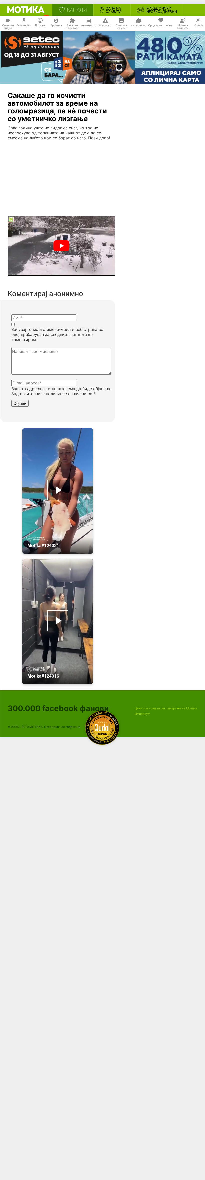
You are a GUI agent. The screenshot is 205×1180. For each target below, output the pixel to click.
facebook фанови (58, 708)
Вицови (40, 25)
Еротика (56, 25)
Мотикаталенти (183, 27)
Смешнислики (122, 27)
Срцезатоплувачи (161, 25)
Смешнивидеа (8, 27)
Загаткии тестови (72, 27)
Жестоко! (105, 25)
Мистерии (24, 25)
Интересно (138, 25)
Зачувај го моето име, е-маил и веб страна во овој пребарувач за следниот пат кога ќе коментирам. (58, 334)
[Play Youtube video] (61, 246)
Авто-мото (88, 25)
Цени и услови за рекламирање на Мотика (166, 708)
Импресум (142, 714)
